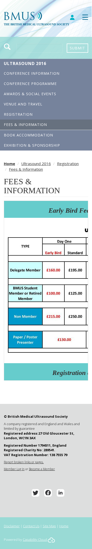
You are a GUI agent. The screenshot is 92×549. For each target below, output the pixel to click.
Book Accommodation (28, 135)
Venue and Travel (23, 104)
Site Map (49, 526)
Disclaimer (12, 526)
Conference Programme (30, 83)
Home (9, 163)
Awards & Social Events (30, 93)
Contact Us (31, 526)
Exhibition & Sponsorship (32, 145)
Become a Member (42, 469)
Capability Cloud (35, 539)
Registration (18, 114)
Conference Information (32, 73)
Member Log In (14, 469)
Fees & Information (25, 124)
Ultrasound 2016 (25, 63)
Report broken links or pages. (24, 462)
